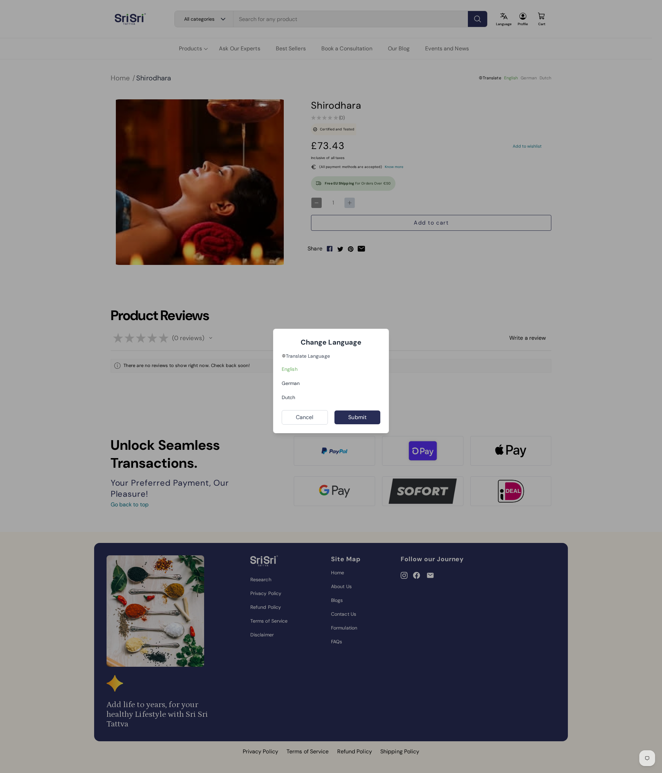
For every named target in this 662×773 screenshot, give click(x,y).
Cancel (305, 417)
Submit (357, 417)
